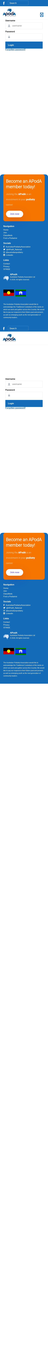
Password (10, 32)
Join (5, 232)
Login (11, 45)
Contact (6, 264)
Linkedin (9, 255)
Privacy (6, 266)
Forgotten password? (15, 49)
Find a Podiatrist (10, 238)
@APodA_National (13, 249)
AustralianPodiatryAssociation (18, 247)
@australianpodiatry (14, 252)
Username (10, 21)
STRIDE (6, 269)
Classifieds (7, 235)
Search (25, 3)
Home (5, 230)
